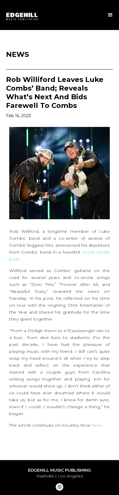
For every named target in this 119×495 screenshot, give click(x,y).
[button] (110, 15)
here (97, 425)
